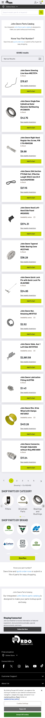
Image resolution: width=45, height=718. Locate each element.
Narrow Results (9, 59)
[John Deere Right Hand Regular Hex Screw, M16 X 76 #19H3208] (10, 148)
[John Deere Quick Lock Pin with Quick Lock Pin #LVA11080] (10, 287)
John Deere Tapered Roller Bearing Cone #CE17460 (29, 247)
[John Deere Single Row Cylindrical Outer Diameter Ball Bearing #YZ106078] (10, 111)
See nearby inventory (28, 86)
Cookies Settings (22, 703)
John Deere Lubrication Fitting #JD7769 (30, 378)
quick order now (18, 42)
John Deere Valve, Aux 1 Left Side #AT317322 (30, 345)
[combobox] (22, 12)
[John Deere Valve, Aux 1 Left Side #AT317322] (10, 354)
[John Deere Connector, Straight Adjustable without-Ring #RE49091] (10, 454)
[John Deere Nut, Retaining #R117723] (10, 321)
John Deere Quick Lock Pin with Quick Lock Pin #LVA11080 (30, 280)
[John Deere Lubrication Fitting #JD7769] (10, 387)
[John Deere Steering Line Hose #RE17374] (10, 80)
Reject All (22, 709)
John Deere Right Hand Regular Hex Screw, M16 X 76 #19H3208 (30, 140)
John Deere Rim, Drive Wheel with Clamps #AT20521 (29, 411)
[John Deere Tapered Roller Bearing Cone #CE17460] (10, 254)
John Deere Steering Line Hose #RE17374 (29, 71)
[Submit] (41, 12)
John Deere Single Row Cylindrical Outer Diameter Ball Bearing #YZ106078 (30, 105)
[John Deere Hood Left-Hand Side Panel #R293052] (10, 218)
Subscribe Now (22, 629)
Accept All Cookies (22, 714)
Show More (22, 558)
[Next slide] (43, 506)
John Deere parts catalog (22, 27)
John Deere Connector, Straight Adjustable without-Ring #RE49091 (30, 447)
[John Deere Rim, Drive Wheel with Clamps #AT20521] (10, 418)
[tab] (20, 516)
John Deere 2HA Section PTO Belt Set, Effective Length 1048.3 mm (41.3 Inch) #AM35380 (30, 175)
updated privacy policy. (11, 699)
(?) (34, 217)
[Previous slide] (1, 506)
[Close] (41, 690)
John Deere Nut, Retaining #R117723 (28, 312)
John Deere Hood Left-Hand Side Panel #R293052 (30, 210)
